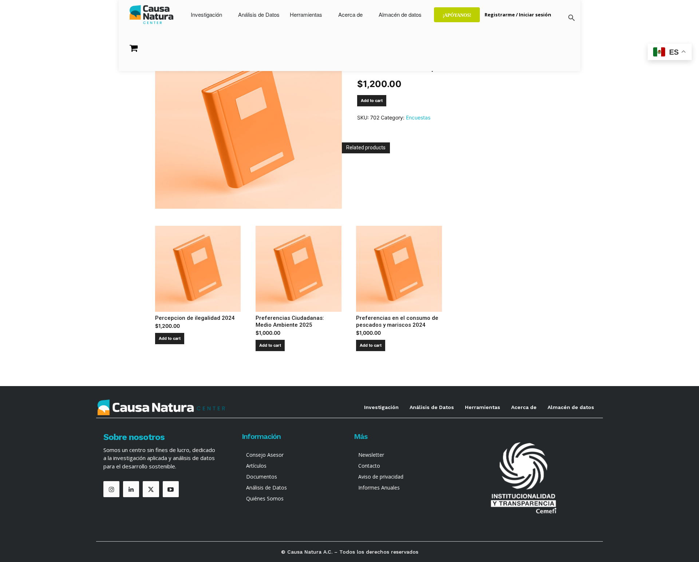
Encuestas (418, 117)
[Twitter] (151, 489)
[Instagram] (111, 489)
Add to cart (372, 100)
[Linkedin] (131, 489)
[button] (571, 18)
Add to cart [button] (170, 338)
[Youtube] (171, 489)
